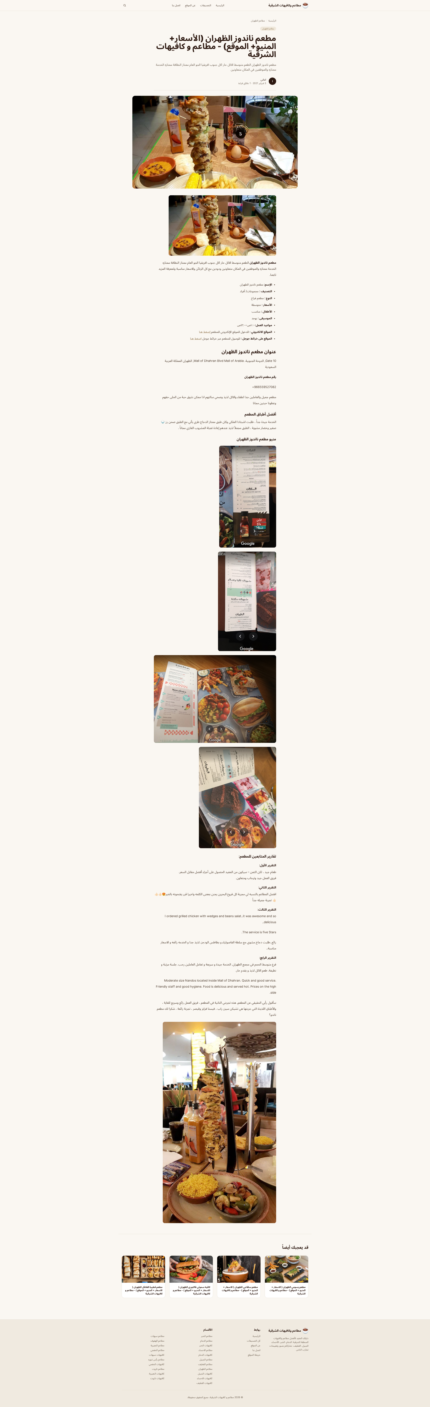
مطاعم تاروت (158, 1368)
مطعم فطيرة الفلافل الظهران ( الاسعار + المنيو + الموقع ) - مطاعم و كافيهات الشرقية (143, 1290)
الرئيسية (220, 5)
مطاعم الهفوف (157, 1340)
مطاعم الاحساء (205, 1350)
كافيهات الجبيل (205, 1373)
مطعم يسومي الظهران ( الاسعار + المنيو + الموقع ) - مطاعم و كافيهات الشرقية (288, 1290)
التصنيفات (205, 5)
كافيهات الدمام (205, 1354)
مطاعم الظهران (258, 20)
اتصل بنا (176, 5)
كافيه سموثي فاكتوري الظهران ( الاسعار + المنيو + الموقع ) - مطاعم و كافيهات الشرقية (191, 1290)
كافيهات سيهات (156, 1354)
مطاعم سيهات (157, 1336)
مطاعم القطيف (205, 1364)
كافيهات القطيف (204, 1383)
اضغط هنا (196, 338)
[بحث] (125, 5)
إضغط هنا (204, 332)
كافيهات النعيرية (156, 1373)
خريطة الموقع (254, 1354)
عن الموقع (190, 5)
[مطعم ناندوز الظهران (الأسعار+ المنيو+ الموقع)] (215, 225)
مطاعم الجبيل (206, 1359)
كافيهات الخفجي (156, 1364)
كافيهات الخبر (205, 1345)
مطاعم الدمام (206, 1340)
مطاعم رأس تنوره (156, 1359)
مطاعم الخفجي (157, 1350)
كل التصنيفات (253, 1340)
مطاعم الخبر (206, 1336)
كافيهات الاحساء (204, 1378)
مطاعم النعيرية (157, 1345)
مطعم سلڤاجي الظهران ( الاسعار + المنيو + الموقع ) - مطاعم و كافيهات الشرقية (240, 1290)
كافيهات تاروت (157, 1378)
